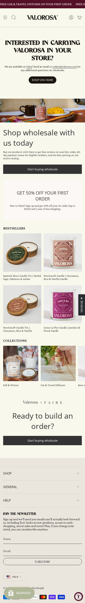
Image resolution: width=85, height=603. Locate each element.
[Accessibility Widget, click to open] (78, 596)
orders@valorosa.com (65, 66)
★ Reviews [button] (82, 305)
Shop (7, 473)
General (10, 487)
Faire (29, 66)
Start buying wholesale (42, 169)
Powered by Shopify (33, 588)
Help (7, 500)
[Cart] (79, 17)
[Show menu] (5, 17)
